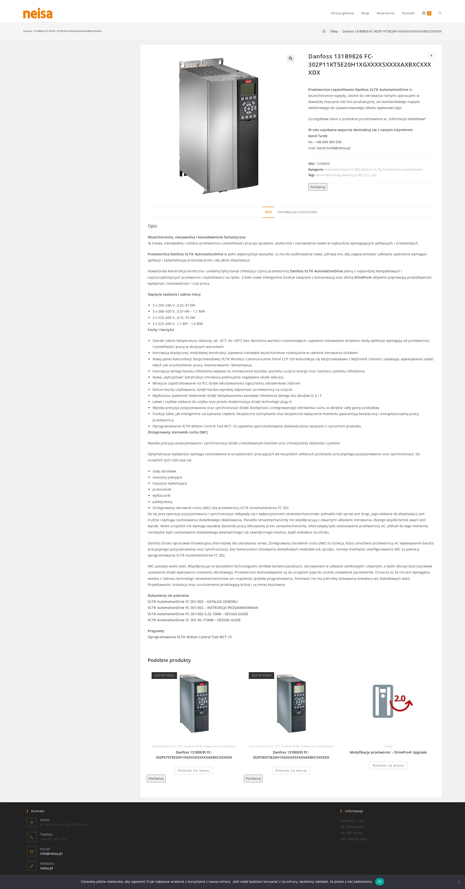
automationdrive (328, 175)
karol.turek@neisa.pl (334, 148)
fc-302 (359, 175)
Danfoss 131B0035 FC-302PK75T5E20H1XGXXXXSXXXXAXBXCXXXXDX (194, 755)
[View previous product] (431, 55)
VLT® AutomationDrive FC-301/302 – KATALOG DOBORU (193, 601)
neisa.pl (46, 868)
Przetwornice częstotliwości (402, 169)
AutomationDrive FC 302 (342, 169)
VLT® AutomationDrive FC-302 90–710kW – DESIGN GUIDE (194, 620)
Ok (380, 881)
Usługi (388, 746)
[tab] (268, 212)
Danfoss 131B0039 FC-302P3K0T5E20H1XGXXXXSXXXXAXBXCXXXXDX (291, 755)
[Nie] (459, 881)
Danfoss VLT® (371, 169)
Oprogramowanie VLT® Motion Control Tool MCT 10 (190, 637)
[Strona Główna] (324, 31)
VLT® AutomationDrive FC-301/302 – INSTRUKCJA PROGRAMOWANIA (203, 607)
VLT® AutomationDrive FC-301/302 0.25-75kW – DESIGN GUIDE (198, 614)
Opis (268, 212)
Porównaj (317, 187)
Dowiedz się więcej (193, 770)
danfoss (347, 175)
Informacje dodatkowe (297, 212)
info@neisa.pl (51, 853)
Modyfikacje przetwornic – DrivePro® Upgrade (388, 752)
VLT (367, 175)
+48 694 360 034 (328, 142)
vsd (373, 175)
